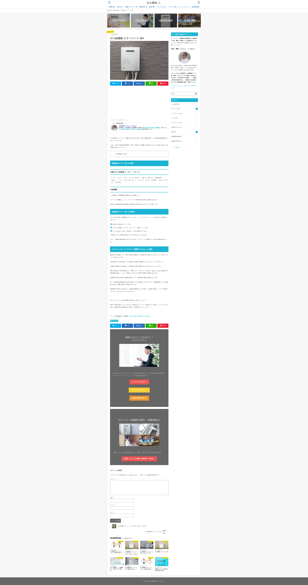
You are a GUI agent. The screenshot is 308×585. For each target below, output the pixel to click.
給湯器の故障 (110, 32)
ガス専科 (176, 147)
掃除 (173, 131)
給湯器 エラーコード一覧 (131, 6)
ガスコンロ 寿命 (172, 6)
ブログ (174, 118)
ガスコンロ (175, 108)
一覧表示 (124, 154)
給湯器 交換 (112, 6)
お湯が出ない (120, 6)
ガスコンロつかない (162, 6)
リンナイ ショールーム (183, 6)
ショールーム (176, 113)
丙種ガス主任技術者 (137, 129)
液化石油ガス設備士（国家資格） (153, 127)
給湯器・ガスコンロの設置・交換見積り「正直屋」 (139, 458)
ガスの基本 (175, 104)
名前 (112, 497)
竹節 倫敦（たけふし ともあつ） (128, 125)
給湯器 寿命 (152, 6)
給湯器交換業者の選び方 (139, 398)
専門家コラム (176, 127)
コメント (112, 479)
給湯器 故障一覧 (143, 6)
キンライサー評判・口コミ (139, 390)
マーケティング (176, 122)
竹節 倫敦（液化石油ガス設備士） (140, 316)
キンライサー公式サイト (139, 381)
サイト (112, 512)
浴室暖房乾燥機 (195, 6)
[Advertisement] (139, 103)
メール (112, 505)
